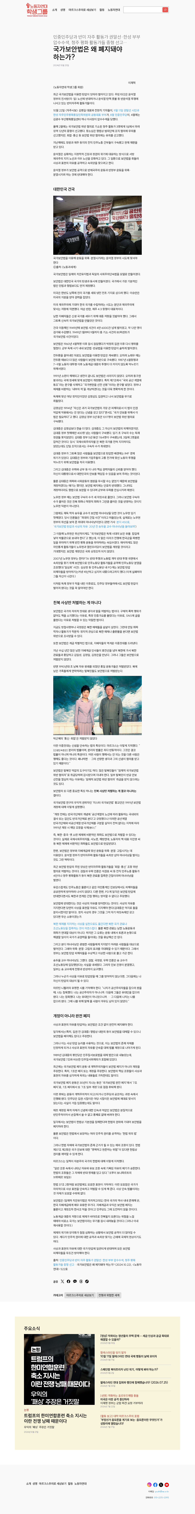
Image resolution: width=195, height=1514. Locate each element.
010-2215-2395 (161, 1497)
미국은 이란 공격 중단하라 (114, 1399)
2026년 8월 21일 (31, 1432)
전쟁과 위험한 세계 (108, 1295)
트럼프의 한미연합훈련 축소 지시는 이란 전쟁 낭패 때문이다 (55, 1418)
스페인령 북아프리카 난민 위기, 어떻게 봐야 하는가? (129, 1369)
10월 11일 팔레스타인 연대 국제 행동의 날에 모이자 (128, 1356)
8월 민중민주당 (118, 115)
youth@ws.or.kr (162, 1491)
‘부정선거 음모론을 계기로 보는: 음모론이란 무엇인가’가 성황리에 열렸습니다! (131, 1421)
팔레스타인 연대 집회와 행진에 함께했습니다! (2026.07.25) (134, 1382)
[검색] (165, 9)
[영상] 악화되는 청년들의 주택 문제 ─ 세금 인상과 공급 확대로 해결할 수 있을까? (134, 1337)
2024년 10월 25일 (61, 65)
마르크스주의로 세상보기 (80, 1295)
